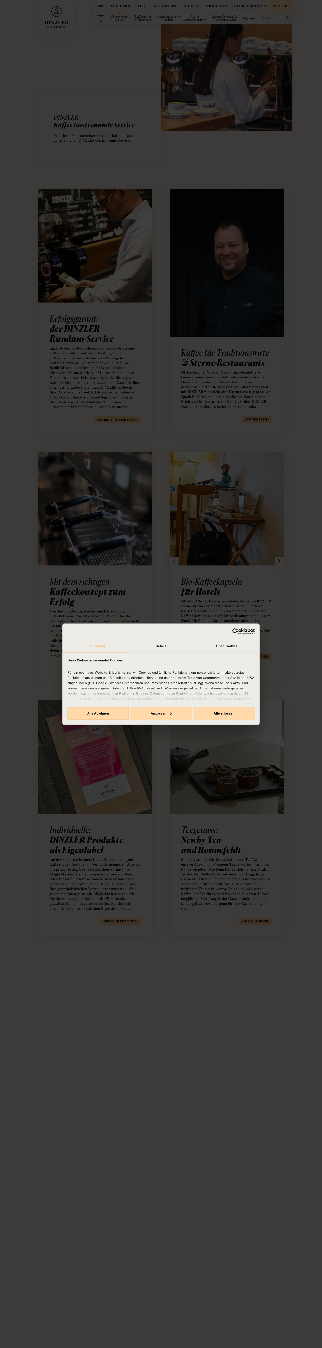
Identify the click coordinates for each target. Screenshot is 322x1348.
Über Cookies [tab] (226, 646)
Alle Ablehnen (98, 713)
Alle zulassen (224, 713)
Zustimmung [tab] (95, 646)
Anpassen (158, 713)
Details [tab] (161, 646)
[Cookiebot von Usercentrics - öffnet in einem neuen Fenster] (235, 631)
